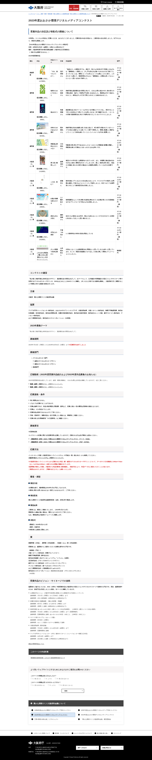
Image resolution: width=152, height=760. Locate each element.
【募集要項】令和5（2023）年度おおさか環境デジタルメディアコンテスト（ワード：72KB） (60, 439)
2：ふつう (49, 678)
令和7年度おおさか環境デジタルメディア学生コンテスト (99, 710)
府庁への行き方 (82, 747)
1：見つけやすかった (39, 685)
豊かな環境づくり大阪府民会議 (61, 13)
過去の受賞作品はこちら (36, 644)
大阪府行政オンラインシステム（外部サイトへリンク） (46, 458)
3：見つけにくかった (67, 685)
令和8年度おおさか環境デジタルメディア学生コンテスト (52, 710)
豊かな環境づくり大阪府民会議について (80, 13)
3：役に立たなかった (63, 678)
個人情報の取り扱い (102, 733)
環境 (45, 13)
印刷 (99, 15)
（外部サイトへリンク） (46, 384)
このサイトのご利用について (41, 733)
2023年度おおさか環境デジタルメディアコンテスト (50, 715)
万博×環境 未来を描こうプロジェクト (46, 719)
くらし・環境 (39, 13)
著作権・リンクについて (62, 733)
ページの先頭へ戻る (124, 741)
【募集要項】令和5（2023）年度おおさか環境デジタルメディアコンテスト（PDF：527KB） (60, 442)
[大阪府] (40, 7)
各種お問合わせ (106, 747)
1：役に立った (37, 678)
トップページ (31, 13)
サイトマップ (117, 733)
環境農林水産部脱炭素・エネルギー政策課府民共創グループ (48, 658)
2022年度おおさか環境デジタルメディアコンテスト (97, 715)
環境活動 (50, 13)
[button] (106, 2)
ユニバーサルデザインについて (83, 733)
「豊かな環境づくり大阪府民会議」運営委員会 (96, 719)
